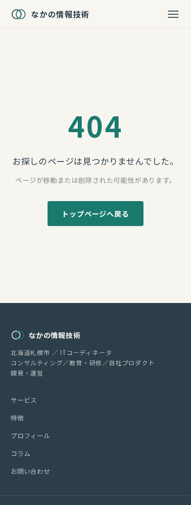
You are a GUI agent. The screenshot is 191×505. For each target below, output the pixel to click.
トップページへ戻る (95, 213)
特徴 (17, 417)
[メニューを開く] (173, 14)
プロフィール (30, 435)
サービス (24, 399)
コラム (20, 453)
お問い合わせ (30, 471)
